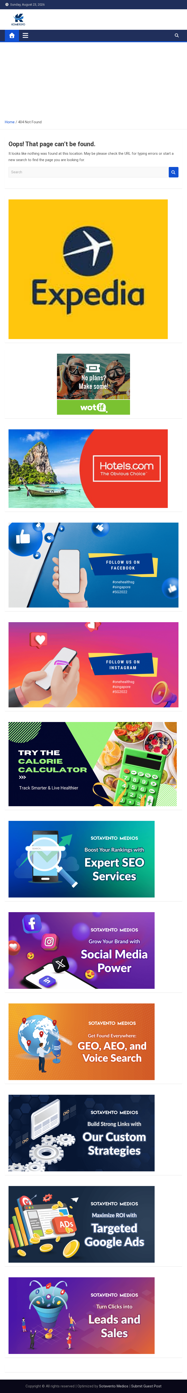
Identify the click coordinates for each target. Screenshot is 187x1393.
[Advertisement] (93, 79)
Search (173, 172)
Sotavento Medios (113, 1386)
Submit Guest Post (146, 1386)
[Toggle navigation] (25, 35)
